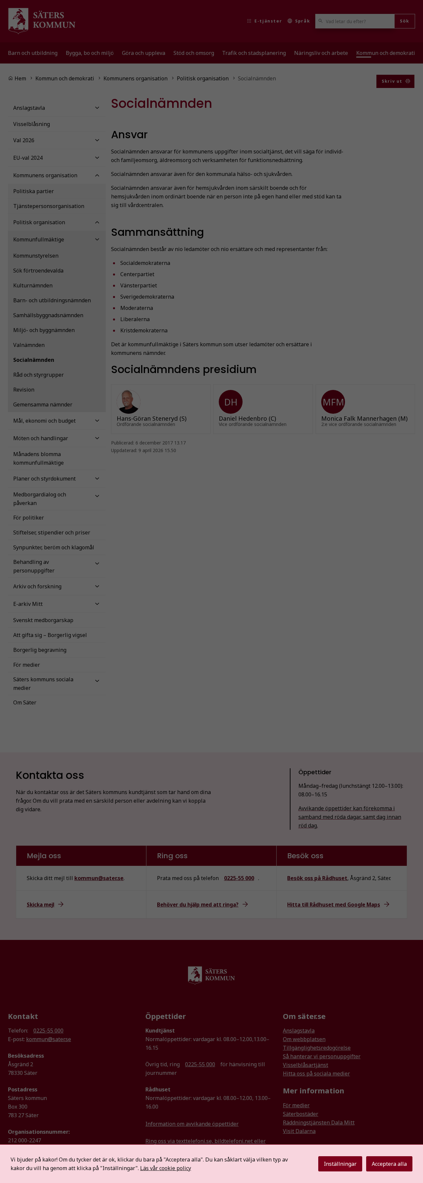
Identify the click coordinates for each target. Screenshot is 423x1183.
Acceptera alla (389, 1163)
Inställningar (340, 1163)
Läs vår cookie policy (165, 1168)
